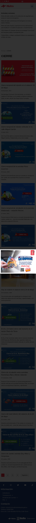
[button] (33, 251)
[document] (18, 261)
